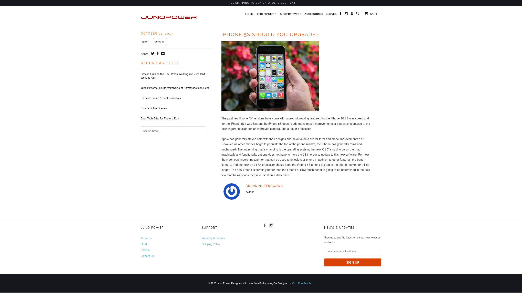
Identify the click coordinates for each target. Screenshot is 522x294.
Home (249, 14)
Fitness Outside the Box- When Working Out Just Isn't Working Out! (173, 75)
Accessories (313, 14)
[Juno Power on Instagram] (346, 14)
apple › (145, 41)
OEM (144, 244)
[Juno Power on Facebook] (340, 14)
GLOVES (330, 14)
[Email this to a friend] (162, 53)
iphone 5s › (160, 41)
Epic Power (266, 14)
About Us (146, 238)
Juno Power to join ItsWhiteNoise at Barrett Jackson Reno (175, 88)
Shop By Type (290, 14)
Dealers (145, 250)
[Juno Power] (169, 15)
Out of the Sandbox (302, 283)
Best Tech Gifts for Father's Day (160, 118)
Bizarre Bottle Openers (154, 108)
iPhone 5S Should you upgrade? (270, 34)
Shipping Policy (211, 244)
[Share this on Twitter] (152, 53)
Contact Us (147, 256)
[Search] (357, 14)
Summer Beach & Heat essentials (161, 98)
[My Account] (352, 14)
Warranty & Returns (213, 238)
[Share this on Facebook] (157, 53)
